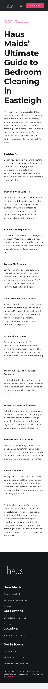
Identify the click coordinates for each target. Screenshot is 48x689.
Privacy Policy (33, 671)
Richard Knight (13, 21)
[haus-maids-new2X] (9, 2)
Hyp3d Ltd (10, 677)
